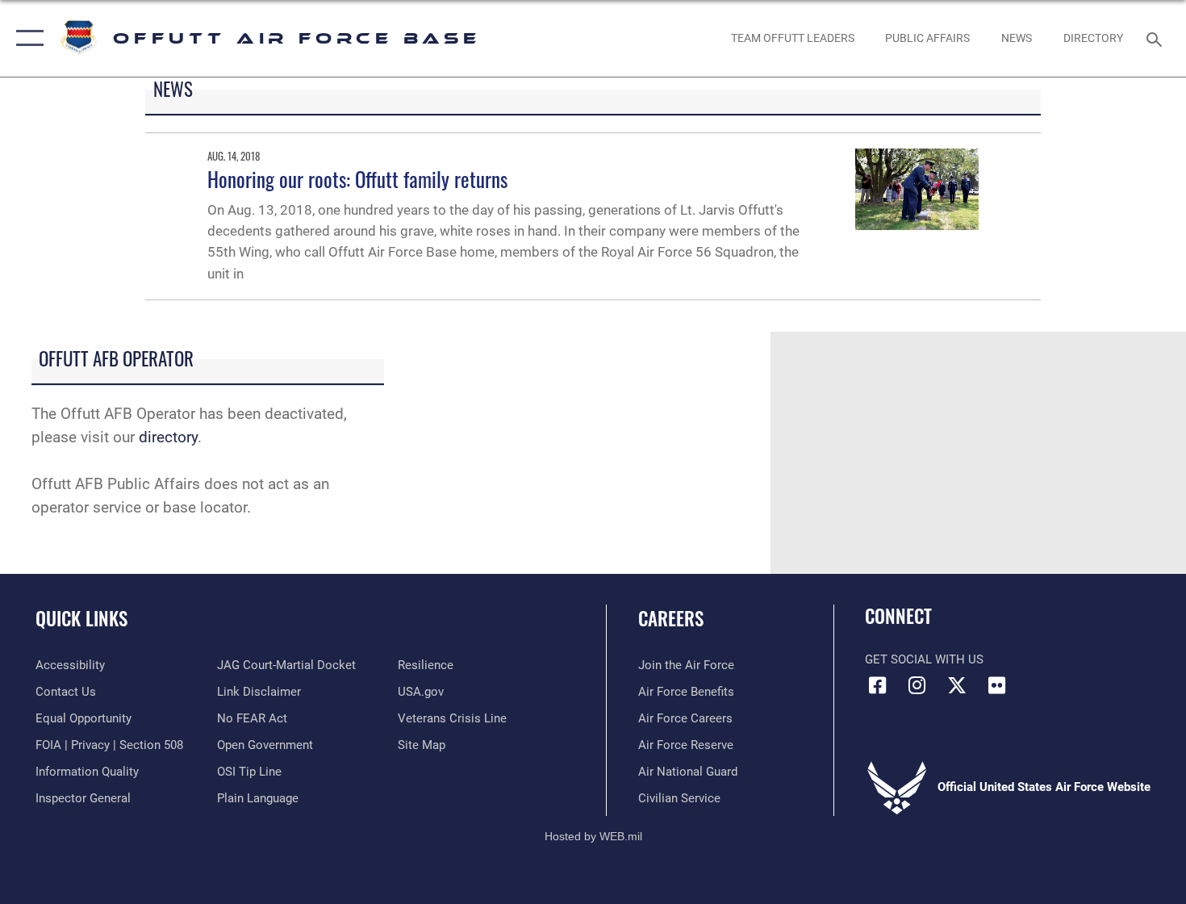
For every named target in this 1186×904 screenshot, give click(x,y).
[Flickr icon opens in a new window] (996, 685)
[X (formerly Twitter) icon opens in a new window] (957, 685)
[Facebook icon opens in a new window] (877, 685)
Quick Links (81, 618)
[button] (26, 38)
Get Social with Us (924, 659)
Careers (671, 618)
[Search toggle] (1156, 38)
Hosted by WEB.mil (593, 836)
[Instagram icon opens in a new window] (917, 685)
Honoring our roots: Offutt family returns (357, 179)
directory (168, 437)
